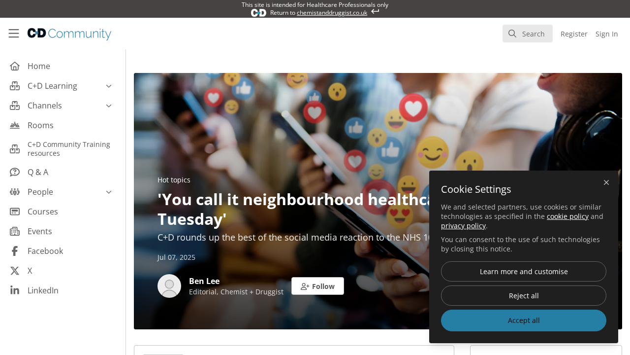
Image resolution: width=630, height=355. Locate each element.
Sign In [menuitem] (607, 33)
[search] (528, 33)
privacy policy (463, 225)
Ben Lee (204, 281)
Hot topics (174, 179)
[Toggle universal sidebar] (14, 33)
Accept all (524, 320)
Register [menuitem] (574, 33)
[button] (317, 286)
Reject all (524, 295)
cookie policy (568, 216)
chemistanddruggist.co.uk (332, 12)
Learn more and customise (524, 271)
